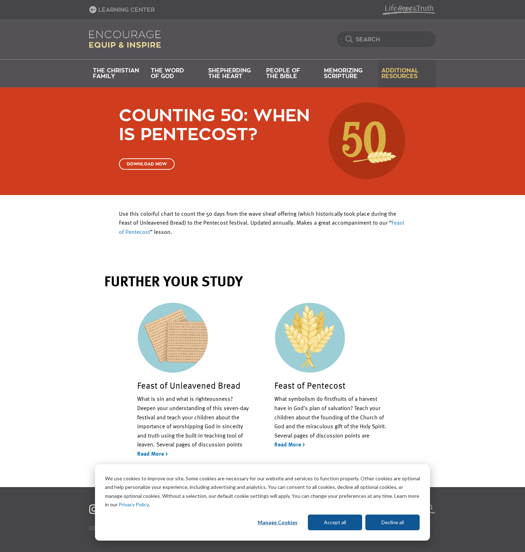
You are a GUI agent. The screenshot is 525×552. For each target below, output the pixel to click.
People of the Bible (283, 73)
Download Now (147, 164)
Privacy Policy (134, 504)
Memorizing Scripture (343, 73)
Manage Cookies (278, 522)
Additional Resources (400, 73)
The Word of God (167, 73)
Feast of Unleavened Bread (188, 385)
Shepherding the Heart (229, 73)
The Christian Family (116, 73)
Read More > (152, 453)
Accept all (335, 522)
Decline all (392, 522)
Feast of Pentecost (309, 385)
